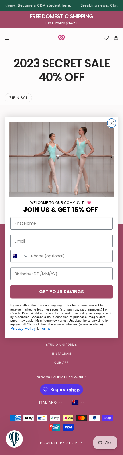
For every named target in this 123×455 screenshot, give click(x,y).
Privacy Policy (23, 328)
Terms (45, 328)
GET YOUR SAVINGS (61, 291)
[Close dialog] (111, 123)
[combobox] (20, 256)
